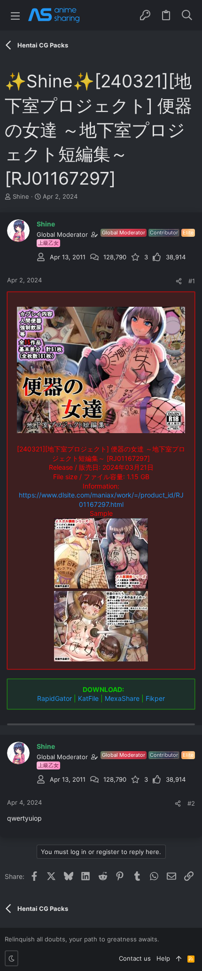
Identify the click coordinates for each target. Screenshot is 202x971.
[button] (15, 15)
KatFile (88, 698)
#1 (191, 281)
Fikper (155, 698)
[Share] (178, 281)
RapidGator (54, 698)
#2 (191, 803)
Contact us (135, 958)
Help (163, 958)
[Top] (179, 958)
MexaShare (122, 698)
